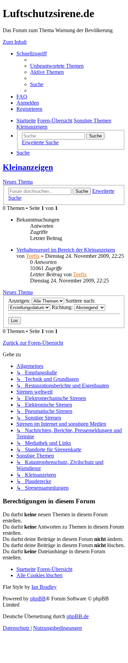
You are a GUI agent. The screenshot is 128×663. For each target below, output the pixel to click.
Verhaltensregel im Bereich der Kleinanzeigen (65, 250)
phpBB (38, 598)
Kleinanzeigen (28, 167)
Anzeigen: (20, 301)
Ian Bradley (44, 587)
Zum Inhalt (15, 42)
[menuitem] (57, 66)
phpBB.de (78, 616)
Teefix (33, 256)
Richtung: (63, 307)
